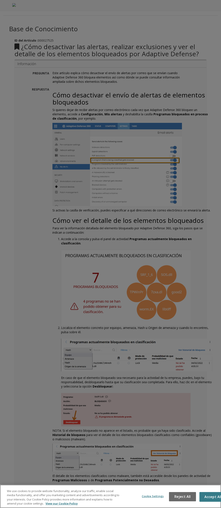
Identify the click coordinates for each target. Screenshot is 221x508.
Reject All (182, 496)
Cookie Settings (153, 496)
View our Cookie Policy (62, 503)
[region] (110, 496)
